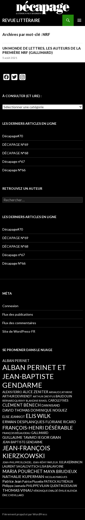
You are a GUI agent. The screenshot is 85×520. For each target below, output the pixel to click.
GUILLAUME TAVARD (19, 437)
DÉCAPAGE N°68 (15, 153)
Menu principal (79, 20)
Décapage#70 (12, 136)
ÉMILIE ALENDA (68, 490)
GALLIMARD (39, 433)
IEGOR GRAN (49, 437)
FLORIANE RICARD (60, 422)
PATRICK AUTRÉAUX (58, 481)
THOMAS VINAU (17, 490)
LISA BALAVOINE (52, 466)
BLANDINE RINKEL (36, 400)
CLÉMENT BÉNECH (21, 405)
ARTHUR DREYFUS (44, 396)
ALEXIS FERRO (12, 392)
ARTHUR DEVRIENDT (17, 396)
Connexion (10, 306)
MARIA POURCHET (22, 471)
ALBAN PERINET (16, 360)
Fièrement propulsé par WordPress (24, 514)
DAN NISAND (51, 405)
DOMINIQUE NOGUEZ (48, 410)
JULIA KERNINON (70, 462)
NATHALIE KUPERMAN (23, 476)
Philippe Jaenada (14, 486)
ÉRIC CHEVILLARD (13, 495)
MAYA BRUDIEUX (60, 471)
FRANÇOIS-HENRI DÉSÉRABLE (37, 427)
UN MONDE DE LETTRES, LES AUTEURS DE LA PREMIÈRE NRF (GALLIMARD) (41, 50)
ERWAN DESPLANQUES (23, 421)
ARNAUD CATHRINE (60, 392)
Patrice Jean (11, 481)
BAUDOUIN (64, 396)
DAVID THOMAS (16, 410)
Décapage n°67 (13, 161)
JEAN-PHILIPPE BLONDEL (17, 462)
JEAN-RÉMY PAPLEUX (45, 462)
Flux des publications (17, 314)
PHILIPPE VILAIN (37, 486)
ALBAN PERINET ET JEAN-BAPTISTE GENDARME (34, 376)
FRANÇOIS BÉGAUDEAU (16, 432)
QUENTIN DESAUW (63, 486)
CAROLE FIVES (58, 400)
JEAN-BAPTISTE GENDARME (22, 442)
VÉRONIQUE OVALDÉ (45, 490)
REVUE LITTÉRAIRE (21, 20)
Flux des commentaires (19, 323)
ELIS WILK (38, 416)
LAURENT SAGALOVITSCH (20, 466)
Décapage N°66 (14, 170)
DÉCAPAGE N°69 (15, 144)
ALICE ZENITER (35, 392)
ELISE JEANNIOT (13, 417)
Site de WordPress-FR (18, 331)
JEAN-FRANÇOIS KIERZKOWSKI (26, 452)
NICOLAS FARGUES (56, 476)
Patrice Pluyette (32, 481)
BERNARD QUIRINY (13, 400)
